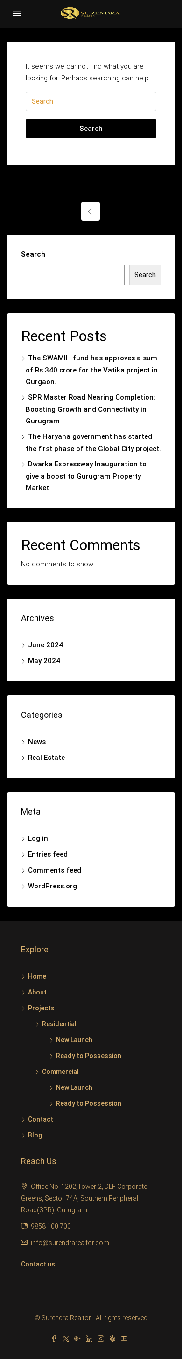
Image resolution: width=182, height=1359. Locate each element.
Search (91, 128)
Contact (40, 1119)
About (37, 992)
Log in (38, 838)
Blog (35, 1135)
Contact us (38, 1264)
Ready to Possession (88, 1055)
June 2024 (45, 645)
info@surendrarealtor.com (70, 1242)
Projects (41, 1008)
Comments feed (54, 870)
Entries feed (48, 854)
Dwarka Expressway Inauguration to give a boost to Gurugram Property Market (86, 476)
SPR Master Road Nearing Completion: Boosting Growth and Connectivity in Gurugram (90, 409)
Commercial (60, 1071)
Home (37, 976)
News (37, 741)
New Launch (74, 1040)
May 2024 (44, 661)
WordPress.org (52, 886)
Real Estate (46, 757)
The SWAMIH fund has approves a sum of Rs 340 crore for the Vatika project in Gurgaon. (92, 370)
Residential (59, 1024)
